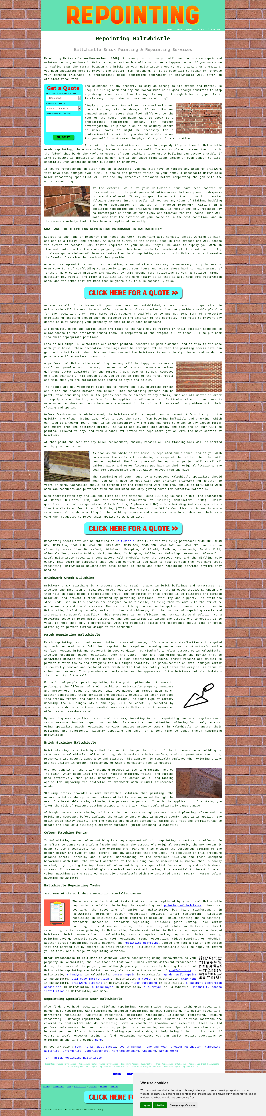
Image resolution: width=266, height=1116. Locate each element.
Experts (103, 1087)
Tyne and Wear (156, 1046)
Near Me (114, 1087)
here (98, 1039)
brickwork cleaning (87, 982)
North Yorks (168, 1050)
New (69, 1087)
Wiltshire (51, 1050)
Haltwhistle (125, 541)
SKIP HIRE (189, 978)
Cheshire (149, 1050)
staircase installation (90, 978)
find (56, 1006)
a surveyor (153, 987)
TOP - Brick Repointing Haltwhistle (73, 1057)
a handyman (74, 974)
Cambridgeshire (97, 1050)
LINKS (179, 29)
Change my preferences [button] (182, 1105)
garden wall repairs (180, 974)
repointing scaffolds (141, 942)
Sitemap (46, 1087)
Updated (93, 1087)
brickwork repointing (131, 922)
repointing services (108, 951)
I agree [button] (146, 1105)
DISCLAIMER (214, 29)
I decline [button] (159, 1105)
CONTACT (200, 29)
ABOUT (189, 29)
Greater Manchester (186, 1046)
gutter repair (124, 974)
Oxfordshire (72, 1050)
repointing (137, 75)
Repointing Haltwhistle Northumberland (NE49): (82, 58)
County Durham (130, 1046)
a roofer (145, 978)
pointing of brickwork (182, 905)
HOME (169, 29)
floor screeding (144, 982)
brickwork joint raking (175, 922)
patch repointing (165, 718)
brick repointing (58, 177)
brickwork (96, 1031)
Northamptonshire (125, 1050)
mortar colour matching (90, 840)
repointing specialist (91, 905)
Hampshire (212, 1046)
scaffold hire (180, 970)
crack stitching (125, 606)
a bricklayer (102, 987)
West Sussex (106, 1046)
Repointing (52, 541)
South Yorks (84, 1046)
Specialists (80, 1087)
